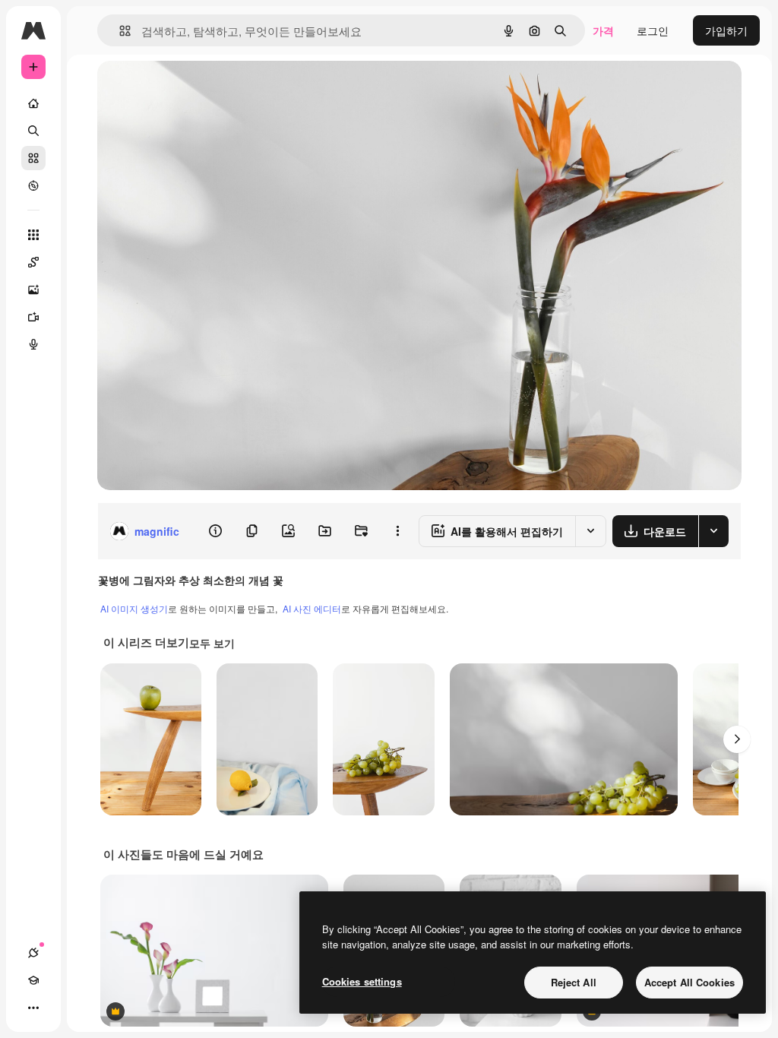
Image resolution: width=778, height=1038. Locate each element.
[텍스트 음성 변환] (33, 344)
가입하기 (726, 30)
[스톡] (33, 158)
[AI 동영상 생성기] (33, 317)
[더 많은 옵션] (397, 531)
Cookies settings (362, 981)
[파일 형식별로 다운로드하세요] (713, 531)
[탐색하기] (33, 185)
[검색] (33, 131)
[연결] (33, 953)
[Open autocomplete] (119, 30)
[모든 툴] (33, 235)
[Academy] (33, 980)
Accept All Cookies (689, 982)
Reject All (573, 982)
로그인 (653, 30)
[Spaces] (33, 262)
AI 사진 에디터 (312, 608)
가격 (603, 30)
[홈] (33, 103)
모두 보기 (212, 642)
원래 (184, 89)
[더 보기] (33, 1007)
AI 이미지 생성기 (134, 608)
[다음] (737, 739)
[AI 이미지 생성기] (33, 289)
